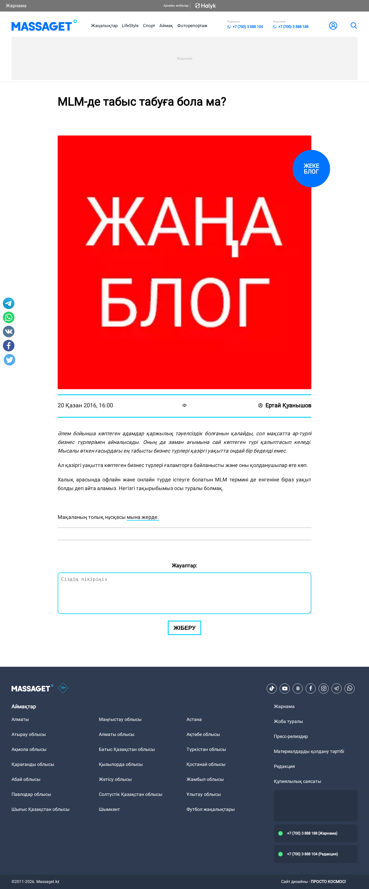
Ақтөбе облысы (203, 734)
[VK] (298, 688)
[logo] (44, 26)
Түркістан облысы (206, 749)
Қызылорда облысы (121, 764)
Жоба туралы (288, 721)
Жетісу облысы (115, 779)
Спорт (149, 25)
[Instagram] (324, 688)
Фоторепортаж (192, 25)
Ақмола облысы (29, 749)
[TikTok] (272, 688)
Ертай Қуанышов (288, 405)
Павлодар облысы (31, 794)
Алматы (20, 719)
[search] (353, 25)
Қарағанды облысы (33, 764)
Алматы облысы (116, 734)
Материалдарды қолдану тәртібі (309, 751)
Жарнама (16, 5)
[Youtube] (285, 688)
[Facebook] (311, 688)
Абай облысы (26, 779)
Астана (194, 719)
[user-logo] (333, 25)
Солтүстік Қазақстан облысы (130, 794)
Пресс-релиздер (291, 736)
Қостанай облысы (206, 764)
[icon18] (63, 688)
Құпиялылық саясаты (297, 781)
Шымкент (109, 809)
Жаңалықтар (104, 25)
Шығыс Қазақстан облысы (40, 809)
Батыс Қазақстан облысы (127, 749)
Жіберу (184, 628)
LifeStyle (130, 25)
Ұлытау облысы (204, 794)
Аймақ (166, 25)
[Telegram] (337, 688)
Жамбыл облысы (205, 779)
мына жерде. (143, 517)
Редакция (284, 766)
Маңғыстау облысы (120, 719)
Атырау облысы (29, 734)
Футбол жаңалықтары (211, 809)
